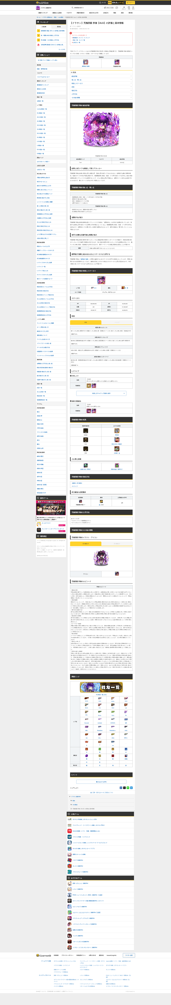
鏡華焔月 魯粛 (85, 66)
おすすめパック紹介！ (43, 161)
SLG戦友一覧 (41, 137)
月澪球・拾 (117, 453)
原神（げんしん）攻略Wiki (61, 975)
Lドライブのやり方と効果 (44, 262)
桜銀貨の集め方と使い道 (44, 371)
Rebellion (99, 730)
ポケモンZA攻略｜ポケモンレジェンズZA (65, 961)
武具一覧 (39, 388)
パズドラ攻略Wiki (84, 970)
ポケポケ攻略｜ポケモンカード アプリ (116, 965)
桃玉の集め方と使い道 (43, 210)
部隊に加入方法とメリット (44, 190)
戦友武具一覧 (41, 396)
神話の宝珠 (40, 424)
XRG (113, 738)
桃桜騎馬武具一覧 (42, 400)
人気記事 (43, 27)
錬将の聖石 (40, 456)
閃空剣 (117, 435)
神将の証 (39, 480)
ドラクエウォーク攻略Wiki (61, 972)
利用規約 (56, 955)
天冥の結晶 (40, 428)
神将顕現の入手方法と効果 (44, 214)
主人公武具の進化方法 (43, 303)
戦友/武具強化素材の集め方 (45, 367)
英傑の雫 (39, 416)
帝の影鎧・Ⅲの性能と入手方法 (50, 40)
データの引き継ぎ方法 (43, 347)
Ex (126, 715)
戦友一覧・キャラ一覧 (79, 40)
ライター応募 (129, 955)
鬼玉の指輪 (40, 464)
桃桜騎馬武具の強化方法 (44, 311)
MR (126, 723)
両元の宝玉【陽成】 (117, 444)
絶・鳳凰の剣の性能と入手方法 (50, 35)
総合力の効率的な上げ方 (44, 186)
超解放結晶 (40, 460)
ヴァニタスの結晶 (42, 432)
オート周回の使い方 (43, 327)
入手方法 (74, 94)
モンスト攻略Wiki (110, 970)
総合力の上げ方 (93, 13)
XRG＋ (126, 738)
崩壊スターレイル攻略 (60, 970)
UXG (126, 730)
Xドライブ (75, 486)
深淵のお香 (40, 448)
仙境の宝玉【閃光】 (85, 469)
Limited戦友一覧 (42, 109)
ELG (113, 715)
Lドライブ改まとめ (42, 271)
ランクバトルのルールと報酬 (45, 323)
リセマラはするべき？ (43, 77)
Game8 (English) (111, 955)
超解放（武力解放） (77, 483)
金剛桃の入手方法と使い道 (44, 363)
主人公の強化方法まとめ (44, 222)
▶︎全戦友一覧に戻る (101, 694)
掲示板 (131, 13)
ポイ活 (104, 2)
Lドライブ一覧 (41, 266)
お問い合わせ (92, 955)
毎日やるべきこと (42, 181)
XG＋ (99, 738)
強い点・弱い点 (76, 80)
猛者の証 (39, 472)
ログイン (131, 2)
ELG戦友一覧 (41, 113)
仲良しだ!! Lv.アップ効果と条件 (101, 393)
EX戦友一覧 (40, 153)
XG (86, 738)
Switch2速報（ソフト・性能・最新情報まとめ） (119, 961)
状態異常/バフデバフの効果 (45, 351)
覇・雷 (126, 288)
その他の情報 (76, 98)
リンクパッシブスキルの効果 (45, 355)
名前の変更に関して (43, 238)
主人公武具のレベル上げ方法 (45, 299)
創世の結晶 (40, 436)
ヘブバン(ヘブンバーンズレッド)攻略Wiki (91, 984)
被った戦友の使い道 (43, 206)
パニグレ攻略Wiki (58, 986)
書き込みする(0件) (101, 782)
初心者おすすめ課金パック (44, 194)
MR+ (86, 730)
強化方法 (74, 90)
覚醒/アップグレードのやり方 (45, 250)
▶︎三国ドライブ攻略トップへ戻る (47, 60)
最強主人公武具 (57, 13)
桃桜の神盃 (40, 468)
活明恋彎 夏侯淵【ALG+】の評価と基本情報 (53, 45)
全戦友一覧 (40, 101)
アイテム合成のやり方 (43, 339)
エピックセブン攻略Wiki (86, 979)
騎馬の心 (39, 420)
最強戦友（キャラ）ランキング (81, 38)
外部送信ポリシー (81, 955)
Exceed (87, 723)
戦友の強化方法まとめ (43, 226)
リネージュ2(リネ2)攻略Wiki (87, 986)
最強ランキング (43, 13)
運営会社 (101, 955)
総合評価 (74, 76)
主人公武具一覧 (41, 392)
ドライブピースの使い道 (44, 343)
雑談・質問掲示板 (42, 69)
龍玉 (38, 412)
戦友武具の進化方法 (43, 291)
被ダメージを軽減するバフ (44, 279)
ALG (95, 288)
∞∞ (113, 745)
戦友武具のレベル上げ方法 (44, 287)
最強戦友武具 (41, 93)
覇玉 (38, 444)
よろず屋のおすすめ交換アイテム (46, 234)
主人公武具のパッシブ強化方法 (46, 307)
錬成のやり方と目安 (43, 331)
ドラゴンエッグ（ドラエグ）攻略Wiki (64, 984)
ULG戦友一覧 (41, 129)
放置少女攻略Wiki (110, 984)
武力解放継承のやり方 (43, 258)
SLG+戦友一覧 (41, 133)
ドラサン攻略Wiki (76, 796)
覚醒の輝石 (40, 489)
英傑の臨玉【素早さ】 (117, 469)
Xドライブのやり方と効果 (44, 275)
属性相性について (42, 335)
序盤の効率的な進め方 (43, 177)
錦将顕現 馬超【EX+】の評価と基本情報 (53, 31)
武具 (122, 13)
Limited (100, 723)
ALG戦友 (75, 805)
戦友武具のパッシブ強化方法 (45, 295)
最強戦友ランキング (43, 85)
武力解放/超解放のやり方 (44, 254)
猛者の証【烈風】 (42, 485)
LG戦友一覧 (40, 145)
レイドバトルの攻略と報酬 (44, 202)
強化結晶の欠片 (41, 493)
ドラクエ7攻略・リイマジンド (62, 965)
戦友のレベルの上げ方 (43, 246)
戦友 (115, 13)
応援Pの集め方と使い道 (44, 380)
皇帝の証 (39, 476)
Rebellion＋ (113, 730)
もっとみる (62, 49)
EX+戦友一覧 (41, 149)
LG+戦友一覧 (41, 141)
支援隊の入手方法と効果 (44, 218)
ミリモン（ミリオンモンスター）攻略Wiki (117, 986)
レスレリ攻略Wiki (84, 975)
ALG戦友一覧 (41, 121)
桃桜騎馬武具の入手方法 (44, 315)
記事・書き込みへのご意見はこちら (103, 792)
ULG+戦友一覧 (41, 125)
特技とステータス (77, 83)
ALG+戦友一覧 (41, 117)
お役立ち (105, 13)
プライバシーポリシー (67, 955)
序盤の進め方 (80, 13)
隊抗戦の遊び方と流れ (43, 198)
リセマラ (69, 13)
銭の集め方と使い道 (43, 376)
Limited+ (112, 723)
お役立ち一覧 (76, 42)
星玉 (38, 440)
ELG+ (99, 715)
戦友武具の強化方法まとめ (44, 230)
